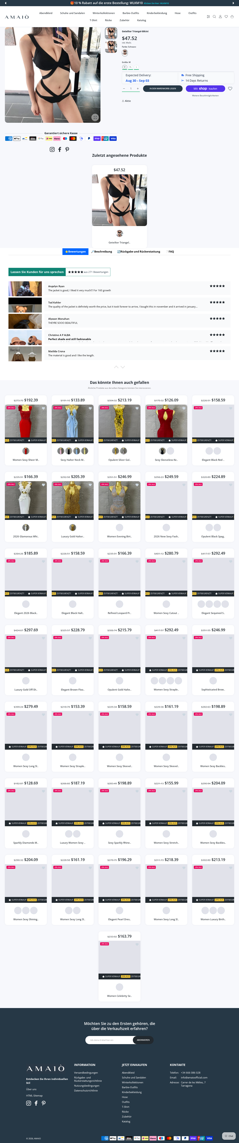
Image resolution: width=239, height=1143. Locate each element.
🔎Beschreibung (101, 251)
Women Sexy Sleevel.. (119, 766)
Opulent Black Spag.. (213, 536)
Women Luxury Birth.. (213, 919)
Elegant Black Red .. (213, 459)
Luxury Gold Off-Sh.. (25, 689)
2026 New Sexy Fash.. (166, 536)
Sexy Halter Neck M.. (73, 459)
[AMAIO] (17, 16)
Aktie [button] (128, 100)
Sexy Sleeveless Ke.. (166, 459)
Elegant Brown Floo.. (73, 689)
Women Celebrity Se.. (119, 995)
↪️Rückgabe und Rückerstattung (138, 251)
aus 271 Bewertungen (96, 272)
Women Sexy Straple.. (166, 689)
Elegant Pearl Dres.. (119, 919)
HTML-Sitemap (34, 1095)
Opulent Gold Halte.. (119, 689)
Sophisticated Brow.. (213, 689)
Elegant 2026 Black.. (26, 613)
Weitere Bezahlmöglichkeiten (205, 95)
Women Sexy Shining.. (26, 919)
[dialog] (214, 16)
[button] (5, 3)
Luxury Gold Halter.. (72, 536)
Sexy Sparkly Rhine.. (119, 842)
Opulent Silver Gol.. (119, 459)
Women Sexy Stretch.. (166, 842)
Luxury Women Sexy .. (72, 842)
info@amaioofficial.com (194, 1077)
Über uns (31, 1089)
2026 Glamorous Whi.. (26, 536)
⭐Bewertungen (75, 251)
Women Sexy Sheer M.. (26, 459)
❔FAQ (169, 251)
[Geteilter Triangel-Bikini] (119, 200)
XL (130, 67)
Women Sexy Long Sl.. (25, 766)
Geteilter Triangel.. (119, 242)
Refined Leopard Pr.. (119, 613)
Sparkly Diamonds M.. (25, 842)
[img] (75, 272)
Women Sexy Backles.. (213, 766)
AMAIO (37, 1138)
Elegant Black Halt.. (73, 613)
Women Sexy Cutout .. (166, 613)
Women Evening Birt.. (119, 536)
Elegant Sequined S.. (213, 613)
